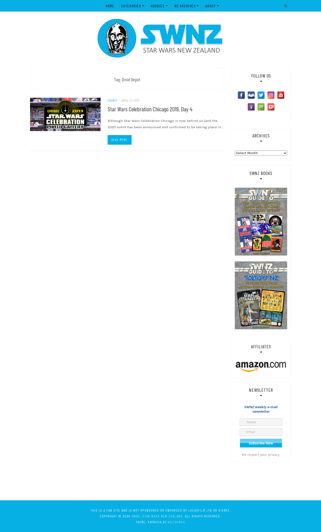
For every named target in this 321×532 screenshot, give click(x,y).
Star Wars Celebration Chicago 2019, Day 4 (150, 109)
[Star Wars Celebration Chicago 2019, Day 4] (65, 114)
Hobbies (158, 6)
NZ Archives (185, 6)
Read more (119, 140)
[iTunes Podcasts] (251, 107)
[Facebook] (241, 95)
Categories (131, 6)
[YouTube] (281, 95)
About (210, 6)
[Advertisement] (160, 480)
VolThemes (176, 522)
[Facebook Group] (251, 95)
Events (112, 100)
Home (110, 6)
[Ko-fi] (271, 107)
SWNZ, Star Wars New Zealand (157, 516)
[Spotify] (261, 107)
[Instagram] (271, 95)
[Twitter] (261, 95)
